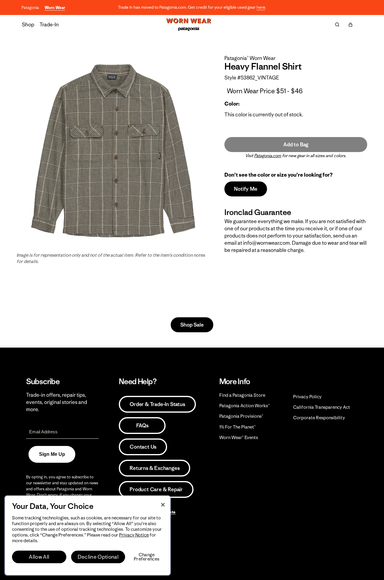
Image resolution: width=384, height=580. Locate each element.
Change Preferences (146, 557)
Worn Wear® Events (238, 437)
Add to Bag (295, 144)
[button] (350, 24)
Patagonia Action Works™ (244, 405)
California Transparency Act (321, 407)
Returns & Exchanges (154, 468)
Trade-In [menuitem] (49, 24)
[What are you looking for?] (337, 24)
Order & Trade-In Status (157, 404)
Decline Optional (98, 557)
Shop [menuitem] (28, 24)
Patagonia (30, 7)
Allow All (39, 557)
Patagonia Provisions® (241, 416)
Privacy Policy (307, 396)
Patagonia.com (267, 155)
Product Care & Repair (156, 489)
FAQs (142, 425)
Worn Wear (55, 7)
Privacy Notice (134, 535)
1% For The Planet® (237, 427)
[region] (87, 535)
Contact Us (143, 447)
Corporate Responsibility (319, 417)
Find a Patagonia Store (242, 395)
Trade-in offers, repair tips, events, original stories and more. (56, 402)
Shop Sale (191, 324)
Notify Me (245, 189)
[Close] (163, 504)
